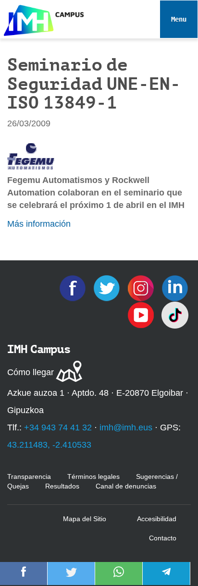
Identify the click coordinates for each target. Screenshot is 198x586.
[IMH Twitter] (108, 287)
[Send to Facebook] (23, 578)
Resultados (62, 486)
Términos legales (93, 476)
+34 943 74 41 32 (58, 427)
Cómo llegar (30, 372)
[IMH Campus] (42, 18)
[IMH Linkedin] (175, 287)
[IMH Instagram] (142, 287)
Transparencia (29, 476)
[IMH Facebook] (74, 287)
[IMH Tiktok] (175, 314)
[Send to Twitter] (71, 578)
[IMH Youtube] (142, 314)
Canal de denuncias (126, 486)
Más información (39, 224)
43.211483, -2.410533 (49, 445)
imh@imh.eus (125, 427)
